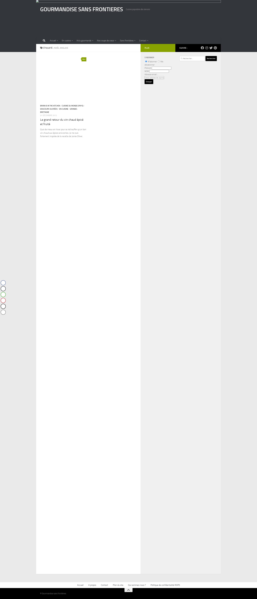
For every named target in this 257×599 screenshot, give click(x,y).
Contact (142, 40)
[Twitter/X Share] (3, 288)
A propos (92, 585)
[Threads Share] (3, 306)
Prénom (148, 68)
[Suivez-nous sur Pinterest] (215, 47)
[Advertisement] (198, 141)
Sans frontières (126, 40)
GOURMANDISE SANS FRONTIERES (81, 9)
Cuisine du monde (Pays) (72, 106)
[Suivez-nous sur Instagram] (206, 47)
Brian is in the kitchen (50, 106)
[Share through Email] (3, 312)
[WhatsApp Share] (3, 294)
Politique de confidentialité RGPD (165, 585)
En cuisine (66, 40)
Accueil (53, 40)
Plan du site (118, 585)
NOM (147, 71)
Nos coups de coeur (105, 40)
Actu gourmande (84, 40)
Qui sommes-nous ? (137, 585)
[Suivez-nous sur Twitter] (211, 47)
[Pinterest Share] (3, 300)
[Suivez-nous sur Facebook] (202, 47)
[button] (3, 317)
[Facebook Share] (3, 282)
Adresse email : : (151, 74)
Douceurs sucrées (49, 109)
